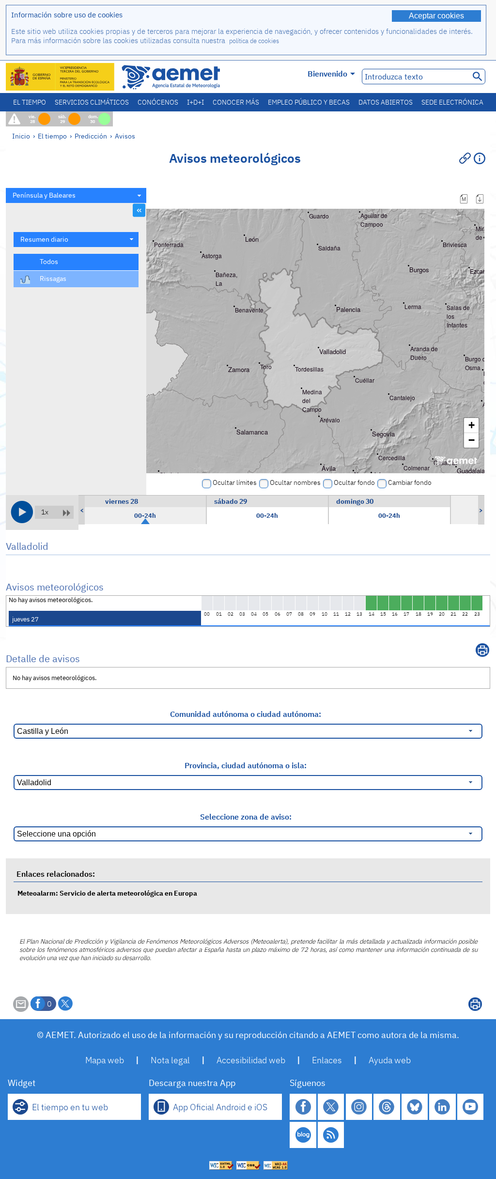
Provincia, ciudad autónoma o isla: (246, 765)
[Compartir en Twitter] (65, 1003)
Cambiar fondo (410, 482)
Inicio (21, 135)
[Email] (21, 1009)
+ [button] (471, 425)
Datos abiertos (385, 102)
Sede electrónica (452, 102)
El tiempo (29, 102)
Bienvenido (327, 73)
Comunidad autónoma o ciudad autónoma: (245, 714)
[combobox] (76, 195)
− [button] (471, 440)
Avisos (125, 135)
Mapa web (104, 1060)
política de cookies (254, 41)
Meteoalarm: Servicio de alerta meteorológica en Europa (107, 893)
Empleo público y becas (309, 102)
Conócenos (158, 102)
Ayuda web (390, 1060)
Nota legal (170, 1060)
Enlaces (327, 1060)
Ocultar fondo (354, 482)
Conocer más (236, 102)
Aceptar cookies (436, 16)
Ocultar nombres (295, 482)
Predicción (91, 135)
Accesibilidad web (251, 1060)
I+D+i (195, 102)
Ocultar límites (235, 482)
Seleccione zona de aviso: (246, 817)
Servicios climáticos (92, 102)
